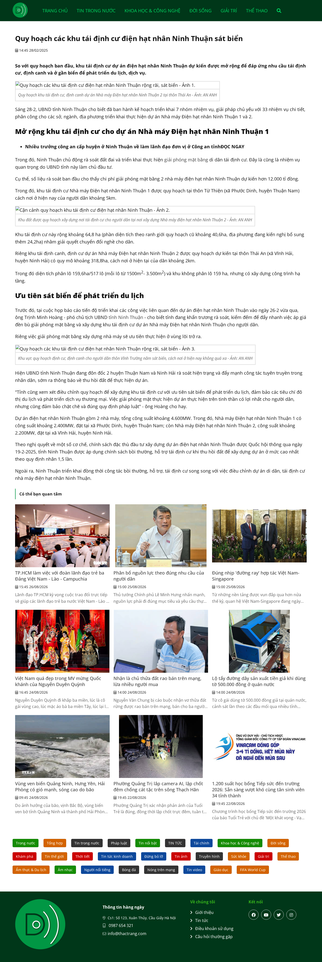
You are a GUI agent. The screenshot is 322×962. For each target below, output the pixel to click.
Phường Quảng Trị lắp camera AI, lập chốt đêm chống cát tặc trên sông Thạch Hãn (158, 786)
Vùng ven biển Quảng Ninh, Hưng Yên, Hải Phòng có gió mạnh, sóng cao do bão (60, 786)
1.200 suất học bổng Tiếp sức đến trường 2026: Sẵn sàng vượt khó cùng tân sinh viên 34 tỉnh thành (258, 789)
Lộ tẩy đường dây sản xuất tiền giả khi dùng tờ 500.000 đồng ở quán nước (259, 681)
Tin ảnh (181, 856)
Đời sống (200, 11)
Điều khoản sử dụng (214, 928)
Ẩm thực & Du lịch (31, 869)
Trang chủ (55, 11)
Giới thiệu (204, 912)
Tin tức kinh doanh (117, 856)
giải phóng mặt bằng (186, 160)
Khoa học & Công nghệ (152, 11)
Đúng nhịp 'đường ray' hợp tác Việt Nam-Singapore (255, 576)
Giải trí (229, 11)
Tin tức (201, 920)
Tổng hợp (55, 843)
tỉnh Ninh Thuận (126, 317)
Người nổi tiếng (97, 869)
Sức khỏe (238, 856)
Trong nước (25, 843)
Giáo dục (221, 869)
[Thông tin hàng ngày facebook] (254, 915)
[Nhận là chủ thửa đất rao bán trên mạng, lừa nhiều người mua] (160, 641)
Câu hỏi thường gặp (214, 936)
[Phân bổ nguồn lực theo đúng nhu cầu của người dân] (160, 535)
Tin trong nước (96, 11)
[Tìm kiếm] (277, 10)
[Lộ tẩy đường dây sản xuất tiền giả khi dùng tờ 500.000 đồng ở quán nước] (259, 641)
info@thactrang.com (127, 933)
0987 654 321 (120, 925)
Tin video (194, 869)
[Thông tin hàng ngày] (25, 10)
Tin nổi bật (148, 843)
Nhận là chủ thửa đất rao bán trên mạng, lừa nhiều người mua (157, 681)
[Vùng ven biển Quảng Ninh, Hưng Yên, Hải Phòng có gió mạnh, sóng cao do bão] (62, 746)
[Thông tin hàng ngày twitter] (279, 915)
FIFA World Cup (253, 869)
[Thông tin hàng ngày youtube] (266, 915)
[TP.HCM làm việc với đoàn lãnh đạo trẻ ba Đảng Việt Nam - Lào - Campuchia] (62, 535)
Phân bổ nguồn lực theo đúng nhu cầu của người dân (158, 576)
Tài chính (201, 843)
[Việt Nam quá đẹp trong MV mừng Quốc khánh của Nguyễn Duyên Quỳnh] (62, 641)
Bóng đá (129, 869)
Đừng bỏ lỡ (153, 856)
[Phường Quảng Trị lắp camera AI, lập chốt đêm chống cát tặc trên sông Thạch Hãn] (160, 746)
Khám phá (24, 856)
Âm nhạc (65, 869)
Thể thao (257, 11)
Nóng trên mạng (161, 869)
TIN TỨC (175, 843)
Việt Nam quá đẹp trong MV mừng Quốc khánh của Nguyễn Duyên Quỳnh (58, 681)
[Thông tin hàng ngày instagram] (291, 915)
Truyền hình (209, 856)
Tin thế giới (54, 856)
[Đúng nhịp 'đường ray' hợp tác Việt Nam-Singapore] (259, 535)
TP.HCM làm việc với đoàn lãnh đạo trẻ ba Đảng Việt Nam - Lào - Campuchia (59, 576)
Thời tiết (82, 856)
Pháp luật (119, 843)
